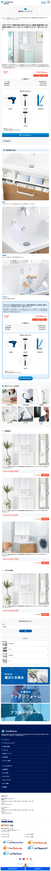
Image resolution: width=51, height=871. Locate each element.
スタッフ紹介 (5, 772)
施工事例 (5, 757)
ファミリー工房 (6, 834)
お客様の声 (5, 769)
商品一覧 (44, 2)
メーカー (4, 624)
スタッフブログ (6, 776)
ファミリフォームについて (9, 742)
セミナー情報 (6, 783)
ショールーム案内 (7, 760)
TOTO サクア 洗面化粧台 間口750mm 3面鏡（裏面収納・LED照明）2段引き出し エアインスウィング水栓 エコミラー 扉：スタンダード (25, 511)
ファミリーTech (6, 836)
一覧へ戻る (6, 141)
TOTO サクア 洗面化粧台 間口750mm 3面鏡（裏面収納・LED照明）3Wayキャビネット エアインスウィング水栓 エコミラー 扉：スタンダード (25, 467)
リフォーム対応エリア (7, 765)
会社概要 (5, 786)
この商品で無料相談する (26, 135)
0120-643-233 (6, 831)
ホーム (4, 17)
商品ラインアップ (10, 17)
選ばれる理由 (6, 746)
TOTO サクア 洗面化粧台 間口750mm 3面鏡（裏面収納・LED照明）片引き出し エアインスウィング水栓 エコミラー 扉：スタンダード (25, 555)
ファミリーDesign (30, 836)
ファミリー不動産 (29, 834)
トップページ (6, 739)
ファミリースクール (7, 779)
